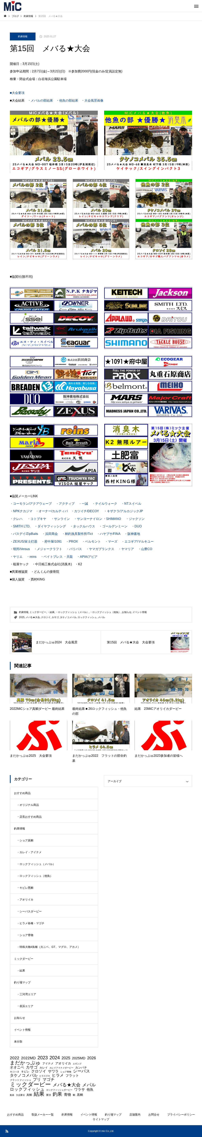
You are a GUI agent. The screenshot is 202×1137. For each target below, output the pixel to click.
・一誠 (83, 503)
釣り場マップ (22, 982)
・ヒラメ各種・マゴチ (30, 923)
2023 (42, 1057)
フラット (72, 1075)
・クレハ (16, 518)
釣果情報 (22, 36)
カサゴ (55, 617)
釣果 (57, 1094)
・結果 (50, 612)
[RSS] (7, 1131)
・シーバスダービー (29, 911)
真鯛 (29, 1094)
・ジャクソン (135, 518)
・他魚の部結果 (67, 100)
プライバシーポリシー (181, 1114)
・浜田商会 (50, 533)
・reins (31, 556)
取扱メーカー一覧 (43, 1114)
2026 (91, 1058)
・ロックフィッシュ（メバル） (72, 612)
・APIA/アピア (87, 556)
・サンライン (60, 518)
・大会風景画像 (92, 100)
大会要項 (20, 1095)
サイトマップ (101, 1119)
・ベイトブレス (51, 556)
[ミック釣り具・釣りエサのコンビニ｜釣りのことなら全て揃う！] (12, 6)
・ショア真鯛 (25, 840)
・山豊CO (145, 549)
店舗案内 (134, 1114)
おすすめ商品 (22, 793)
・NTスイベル (131, 503)
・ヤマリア (126, 549)
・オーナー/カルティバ (52, 511)
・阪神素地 (132, 533)
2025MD (78, 1058)
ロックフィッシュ (87, 617)
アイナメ (47, 1063)
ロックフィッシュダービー (59, 1090)
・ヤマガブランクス (100, 549)
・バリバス (74, 549)
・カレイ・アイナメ (29, 852)
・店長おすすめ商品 (29, 816)
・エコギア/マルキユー (137, 541)
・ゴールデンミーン (113, 526)
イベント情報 (140, 612)
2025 (21, 617)
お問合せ (153, 1114)
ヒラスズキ (44, 1076)
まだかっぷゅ (25, 1062)
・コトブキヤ (36, 518)
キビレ (25, 1071)
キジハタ (14, 1072)
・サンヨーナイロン (88, 518)
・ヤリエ (16, 556)
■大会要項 (17, 92)
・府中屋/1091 (51, 541)
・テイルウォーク (104, 503)
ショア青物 (65, 1072)
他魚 (90, 1089)
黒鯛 (80, 1094)
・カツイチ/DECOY (85, 511)
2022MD (28, 1058)
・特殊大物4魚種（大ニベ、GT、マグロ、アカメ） (48, 946)
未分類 (18, 1041)
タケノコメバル (68, 617)
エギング (77, 1064)
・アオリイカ (25, 899)
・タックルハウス (82, 526)
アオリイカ (63, 1063)
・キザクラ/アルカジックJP (123, 511)
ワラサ (79, 1089)
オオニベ (17, 1067)
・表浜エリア (25, 1006)
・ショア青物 (25, 935)
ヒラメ (58, 1075)
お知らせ (126, 612)
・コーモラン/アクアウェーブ (31, 503)
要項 (48, 1095)
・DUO (136, 526)
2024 (55, 1058)
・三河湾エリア (26, 994)
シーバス (81, 1071)
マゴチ (48, 1079)
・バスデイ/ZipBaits (24, 533)
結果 (39, 1094)
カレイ (43, 1067)
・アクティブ (65, 503)
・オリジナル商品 (28, 804)
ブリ (37, 1080)
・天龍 (68, 556)
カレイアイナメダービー (61, 1068)
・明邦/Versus (20, 549)
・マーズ (111, 541)
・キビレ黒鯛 (25, 887)
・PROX (72, 541)
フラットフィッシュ (20, 1080)
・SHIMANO (112, 518)
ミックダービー (38, 612)
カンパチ (81, 1067)
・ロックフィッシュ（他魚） (105, 612)
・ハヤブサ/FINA (108, 533)
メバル (101, 617)
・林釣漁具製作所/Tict (77, 533)
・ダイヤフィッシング (50, 526)
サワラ (53, 1071)
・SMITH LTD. (20, 526)
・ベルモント (91, 541)
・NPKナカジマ (21, 511)
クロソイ (45, 617)
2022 (14, 1058)
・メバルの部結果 (40, 100)
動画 (12, 1095)
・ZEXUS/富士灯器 (23, 541)
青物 (67, 1095)
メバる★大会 (33, 617)
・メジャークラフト (48, 549)
